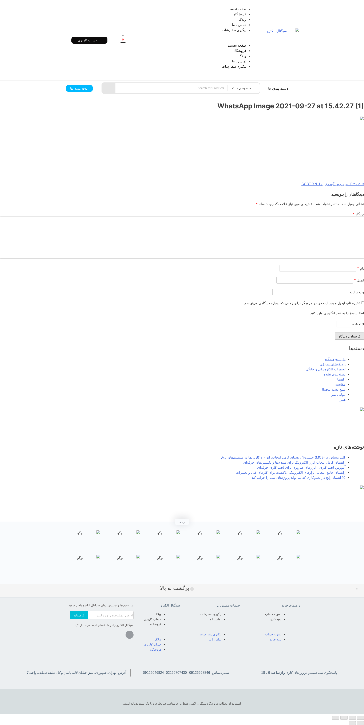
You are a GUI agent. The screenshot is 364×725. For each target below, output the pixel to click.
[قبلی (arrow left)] (360, 723)
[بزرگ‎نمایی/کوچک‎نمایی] (335, 718)
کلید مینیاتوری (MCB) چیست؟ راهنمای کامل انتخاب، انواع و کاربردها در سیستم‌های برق (283, 457)
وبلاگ (242, 19)
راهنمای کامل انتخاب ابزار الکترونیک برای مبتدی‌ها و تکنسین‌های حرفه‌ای (294, 462)
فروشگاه (240, 14)
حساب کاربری (152, 619)
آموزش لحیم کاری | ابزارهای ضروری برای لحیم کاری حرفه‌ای (301, 467)
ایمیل (359, 280)
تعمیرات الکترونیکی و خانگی (325, 369)
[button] (201, 40)
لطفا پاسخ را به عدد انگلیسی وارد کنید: (336, 313)
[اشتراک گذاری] (352, 718)
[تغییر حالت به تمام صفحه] (344, 718)
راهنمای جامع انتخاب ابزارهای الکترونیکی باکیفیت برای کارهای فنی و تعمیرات (290, 472)
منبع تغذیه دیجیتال (332, 389)
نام (360, 268)
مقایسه (340, 384)
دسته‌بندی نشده (334, 374)
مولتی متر (338, 394)
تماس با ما (239, 25)
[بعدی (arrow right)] (352, 723)
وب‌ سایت (357, 292)
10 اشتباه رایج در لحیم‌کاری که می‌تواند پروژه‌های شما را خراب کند (298, 477)
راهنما (341, 379)
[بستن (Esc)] (360, 718)
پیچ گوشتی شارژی (332, 364)
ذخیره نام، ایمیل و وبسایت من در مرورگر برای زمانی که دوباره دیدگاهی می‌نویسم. (302, 303)
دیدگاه (358, 214)
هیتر (342, 399)
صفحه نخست (237, 9)
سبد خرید (275, 619)
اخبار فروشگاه (335, 359)
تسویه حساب (273, 614)
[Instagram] (130, 635)
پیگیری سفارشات (234, 30)
